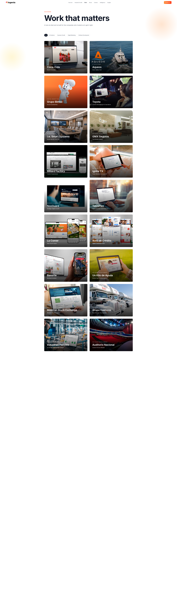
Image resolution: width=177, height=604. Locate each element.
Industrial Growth (78, 2)
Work (85, 2)
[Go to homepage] (10, 2)
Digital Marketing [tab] (72, 35)
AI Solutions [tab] (52, 35)
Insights (109, 2)
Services (70, 2)
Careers (96, 2)
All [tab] (45, 35)
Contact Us (167, 2)
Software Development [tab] (83, 35)
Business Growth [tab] (61, 35)
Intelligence (102, 2)
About (90, 2)
